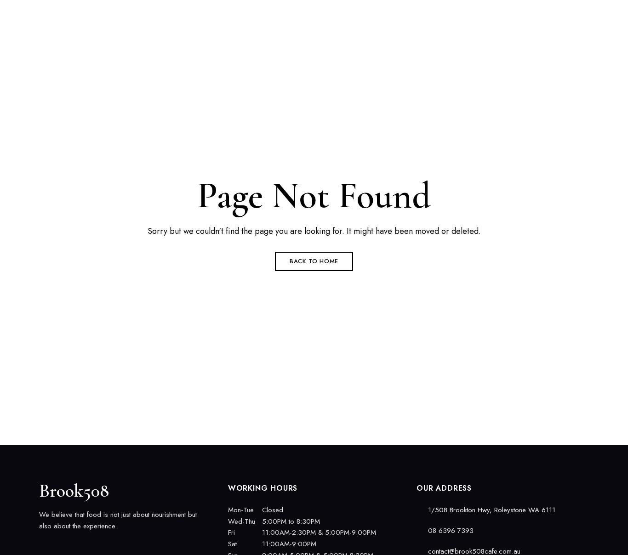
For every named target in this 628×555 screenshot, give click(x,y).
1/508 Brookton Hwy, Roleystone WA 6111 (106, 12)
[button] (549, 52)
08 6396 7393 (459, 12)
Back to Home (314, 261)
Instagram (58, 545)
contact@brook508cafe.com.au (546, 12)
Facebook (42, 545)
